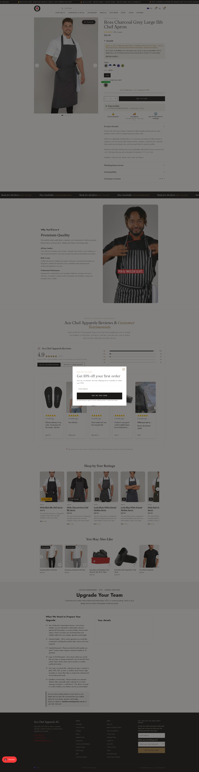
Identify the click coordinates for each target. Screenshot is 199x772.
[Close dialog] (124, 369)
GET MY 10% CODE (99, 396)
